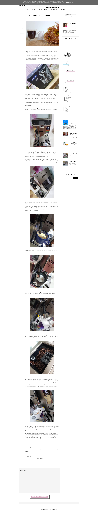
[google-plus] (23, 5)
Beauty (34, 9)
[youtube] (25, 5)
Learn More (68, 2)
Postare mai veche (43, 496)
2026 (66, 82)
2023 (66, 86)
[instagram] (20, 5)
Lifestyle (46, 9)
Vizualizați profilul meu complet (69, 33)
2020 (66, 89)
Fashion (40, 9)
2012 (65, 112)
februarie (67, 105)
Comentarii (67, 74)
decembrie (67, 92)
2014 (65, 110)
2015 (65, 109)
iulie (66, 99)
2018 (65, 91)
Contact (69, 9)
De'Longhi (27, 451)
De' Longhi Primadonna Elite (70, 95)
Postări (66, 73)
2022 (65, 87)
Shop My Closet (55, 9)
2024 (66, 85)
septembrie (67, 97)
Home (28, 9)
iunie (66, 100)
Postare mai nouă (35, 496)
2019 (65, 90)
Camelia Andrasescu (32, 17)
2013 (65, 111)
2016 (65, 108)
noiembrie (67, 93)
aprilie (66, 102)
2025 (65, 83)
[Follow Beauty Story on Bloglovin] (67, 63)
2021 (65, 88)
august (66, 98)
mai (66, 101)
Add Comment (48, 17)
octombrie (67, 96)
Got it (73, 2)
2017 (65, 107)
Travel (63, 9)
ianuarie (67, 106)
